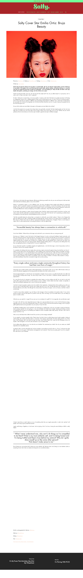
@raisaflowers (32, 81)
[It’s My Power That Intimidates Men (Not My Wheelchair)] (21, 561)
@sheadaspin (43, 81)
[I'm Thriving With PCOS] (62, 561)
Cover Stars (41, 19)
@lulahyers (20, 81)
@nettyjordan (53, 81)
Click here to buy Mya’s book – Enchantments (23, 541)
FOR (41, 1)
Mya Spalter (21, 83)
